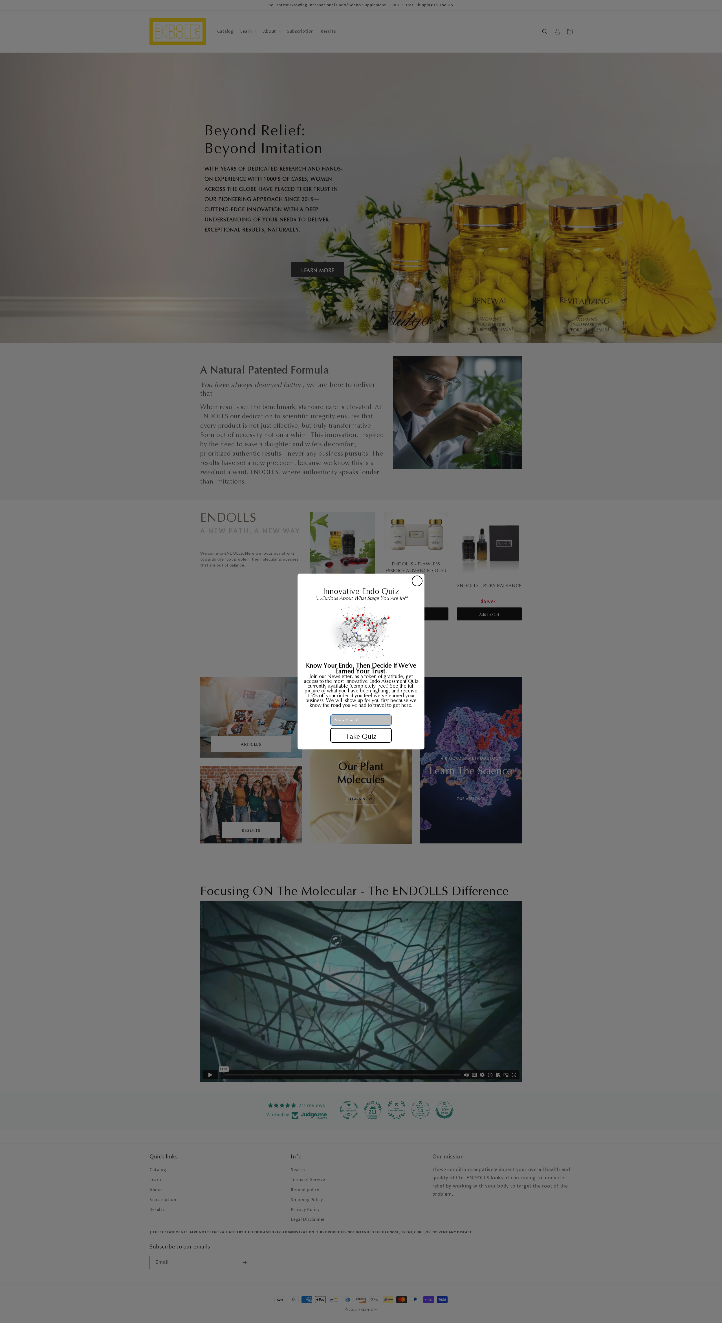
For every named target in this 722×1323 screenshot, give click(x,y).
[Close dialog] (417, 581)
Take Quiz (361, 735)
